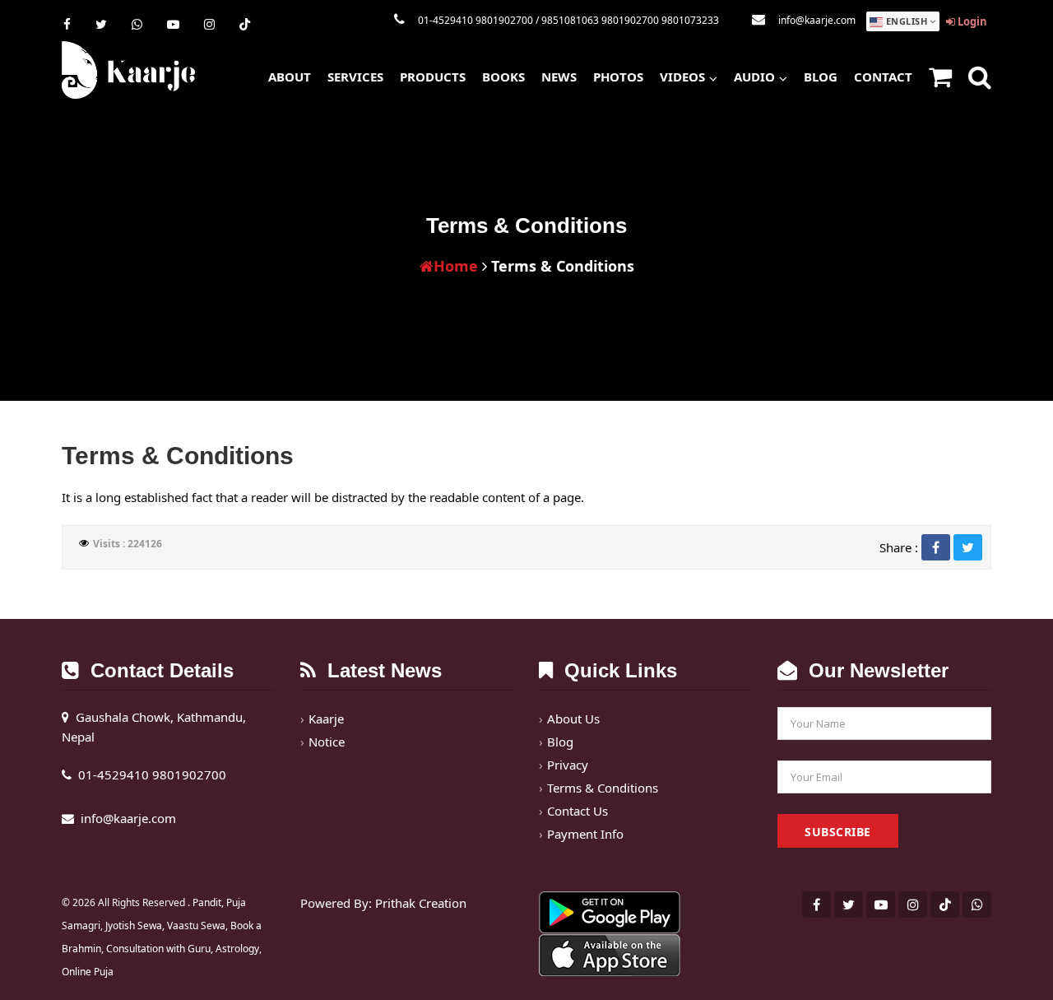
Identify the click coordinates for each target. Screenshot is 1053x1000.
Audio (754, 76)
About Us (573, 718)
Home (456, 266)
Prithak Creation (420, 903)
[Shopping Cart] (940, 78)
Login (971, 21)
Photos (618, 76)
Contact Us (577, 810)
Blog (820, 76)
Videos (682, 76)
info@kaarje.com (817, 20)
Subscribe (838, 832)
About (289, 76)
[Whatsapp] (137, 24)
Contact (883, 76)
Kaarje (326, 718)
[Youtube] (173, 24)
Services (355, 76)
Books (503, 76)
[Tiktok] (245, 24)
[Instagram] (209, 24)
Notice (326, 741)
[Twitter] (101, 24)
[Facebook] (67, 24)
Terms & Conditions (602, 787)
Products (433, 76)
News (559, 76)
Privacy (567, 764)
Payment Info (585, 834)
